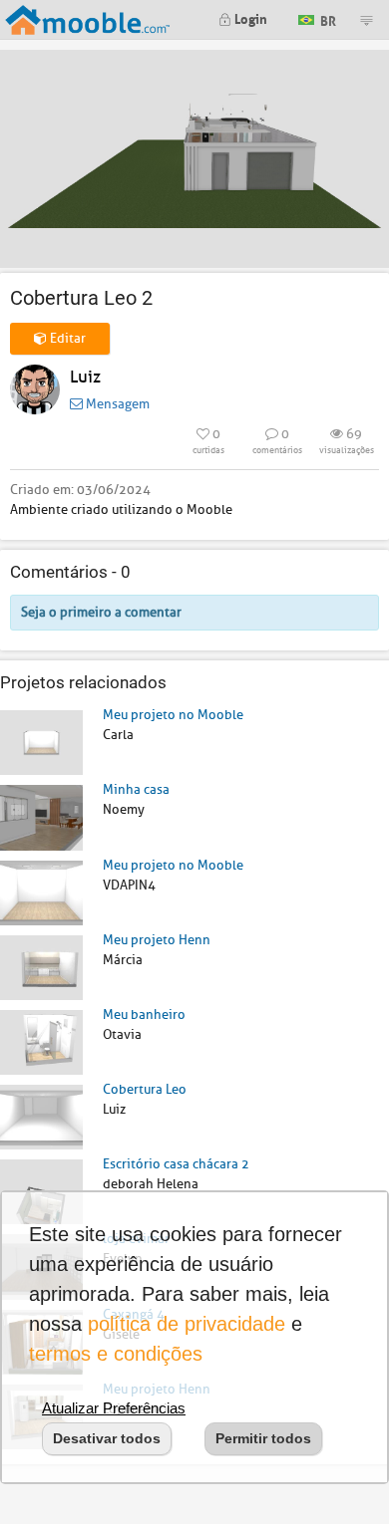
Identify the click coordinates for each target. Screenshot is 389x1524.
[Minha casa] (41, 816)
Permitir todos (263, 1438)
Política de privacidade (186, 1324)
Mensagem (116, 403)
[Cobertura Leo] (41, 1116)
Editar (66, 338)
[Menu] (366, 20)
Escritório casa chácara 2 (176, 1163)
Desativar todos (107, 1438)
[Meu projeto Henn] (41, 966)
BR (326, 18)
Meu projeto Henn (156, 939)
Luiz (85, 377)
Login (249, 17)
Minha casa (136, 789)
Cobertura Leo (145, 1089)
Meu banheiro (144, 1014)
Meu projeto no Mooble (173, 714)
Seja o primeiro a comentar (101, 612)
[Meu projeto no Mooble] (41, 741)
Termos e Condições (115, 1354)
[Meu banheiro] (41, 1041)
